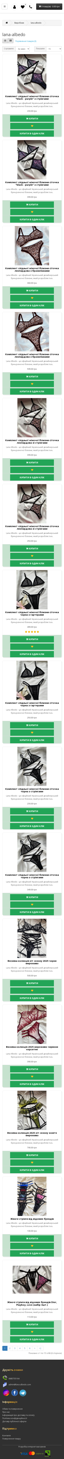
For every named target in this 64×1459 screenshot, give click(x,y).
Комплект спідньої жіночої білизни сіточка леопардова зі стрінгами (32, 441)
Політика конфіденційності (14, 1418)
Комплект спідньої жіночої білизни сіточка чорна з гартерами (32, 613)
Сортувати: (9, 48)
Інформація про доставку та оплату (18, 1415)
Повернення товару (11, 1438)
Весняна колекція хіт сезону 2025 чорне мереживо (32, 962)
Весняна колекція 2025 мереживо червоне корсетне (32, 1048)
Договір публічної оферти (14, 1421)
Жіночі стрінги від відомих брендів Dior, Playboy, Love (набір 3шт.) (32, 1303)
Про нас (6, 1412)
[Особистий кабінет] (14, 7)
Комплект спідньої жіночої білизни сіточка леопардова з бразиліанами (32, 269)
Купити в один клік (32, 133)
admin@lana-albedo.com (19, 1384)
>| (40, 1348)
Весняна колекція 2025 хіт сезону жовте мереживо (32, 1134)
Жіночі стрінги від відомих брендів (32, 1218)
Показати (40, 48)
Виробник (19, 22)
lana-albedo (36, 22)
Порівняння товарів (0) (25, 41)
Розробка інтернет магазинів (32, 1446)
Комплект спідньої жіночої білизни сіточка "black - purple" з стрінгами (32, 97)
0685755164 (13, 1378)
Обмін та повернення (12, 1409)
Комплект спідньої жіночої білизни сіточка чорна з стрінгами (32, 790)
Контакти (6, 1435)
